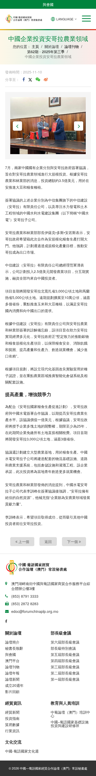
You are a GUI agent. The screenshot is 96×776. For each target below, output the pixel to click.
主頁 (35, 46)
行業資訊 (12, 730)
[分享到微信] (38, 79)
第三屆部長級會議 (65, 666)
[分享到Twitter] (30, 79)
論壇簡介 (12, 642)
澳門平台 (12, 660)
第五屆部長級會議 (65, 654)
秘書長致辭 (14, 648)
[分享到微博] (45, 79)
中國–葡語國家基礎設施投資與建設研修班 (70, 723)
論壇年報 (12, 672)
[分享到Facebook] (23, 79)
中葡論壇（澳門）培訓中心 (70, 714)
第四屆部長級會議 (65, 660)
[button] (86, 18)
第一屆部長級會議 (65, 679)
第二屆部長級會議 (65, 672)
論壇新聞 (12, 679)
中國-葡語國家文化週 (22, 751)
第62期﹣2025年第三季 (46, 51)
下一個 (73, 541)
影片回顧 (12, 691)
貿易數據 (12, 724)
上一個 (23, 541)
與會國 (48, 4)
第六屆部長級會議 (65, 642)
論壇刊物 (72, 46)
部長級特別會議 (63, 648)
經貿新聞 (12, 712)
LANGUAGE (64, 19)
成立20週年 (14, 685)
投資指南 (12, 718)
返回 (48, 541)
